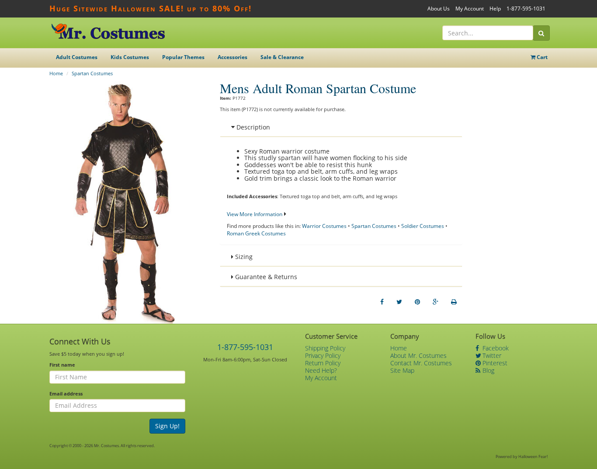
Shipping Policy (325, 348)
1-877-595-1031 (526, 8)
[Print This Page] (453, 302)
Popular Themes (183, 57)
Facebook (495, 348)
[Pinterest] (417, 302)
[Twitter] (399, 302)
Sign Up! (167, 426)
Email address (66, 393)
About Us (438, 8)
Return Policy (322, 363)
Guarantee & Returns (265, 277)
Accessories (232, 57)
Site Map (402, 370)
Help (495, 8)
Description (252, 127)
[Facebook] (382, 302)
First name (62, 364)
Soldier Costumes (422, 226)
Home (56, 73)
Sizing (243, 256)
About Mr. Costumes (418, 355)
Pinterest (494, 363)
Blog (487, 370)
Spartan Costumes (92, 73)
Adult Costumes (76, 57)
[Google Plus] (435, 302)
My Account (469, 8)
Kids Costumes (130, 57)
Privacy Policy (322, 355)
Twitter (491, 355)
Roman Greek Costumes (256, 233)
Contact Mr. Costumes (421, 363)
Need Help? (321, 370)
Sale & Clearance (282, 57)
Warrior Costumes (324, 226)
